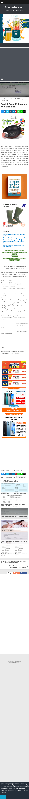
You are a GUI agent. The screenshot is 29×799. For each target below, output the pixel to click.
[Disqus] (14, 593)
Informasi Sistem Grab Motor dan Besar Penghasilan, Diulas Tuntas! (14, 566)
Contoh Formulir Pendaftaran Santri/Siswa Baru (13, 493)
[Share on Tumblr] (10, 111)
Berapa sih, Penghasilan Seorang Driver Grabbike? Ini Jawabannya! (14, 561)
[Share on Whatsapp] (18, 111)
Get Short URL (21, 477)
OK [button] (3, 797)
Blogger (16, 573)
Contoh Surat (19, 470)
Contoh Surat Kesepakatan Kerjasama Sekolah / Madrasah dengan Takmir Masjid (14, 241)
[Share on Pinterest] (16, 111)
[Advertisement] (14, 62)
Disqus (10, 573)
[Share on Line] (21, 111)
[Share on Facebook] (5, 111)
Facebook (24, 573)
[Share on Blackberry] (24, 111)
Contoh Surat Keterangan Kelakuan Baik (14, 105)
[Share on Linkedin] (13, 111)
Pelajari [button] (3, 792)
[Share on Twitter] (7, 111)
